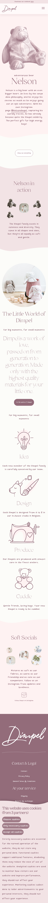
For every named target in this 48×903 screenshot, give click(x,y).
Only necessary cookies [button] (15, 826)
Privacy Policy (24, 776)
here (32, 2)
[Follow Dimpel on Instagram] (24, 695)
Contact (24, 771)
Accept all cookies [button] (13, 832)
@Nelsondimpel (19, 110)
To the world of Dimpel (24, 402)
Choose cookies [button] (11, 819)
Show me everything (24, 153)
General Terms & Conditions (24, 781)
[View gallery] (11, 203)
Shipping (24, 796)
